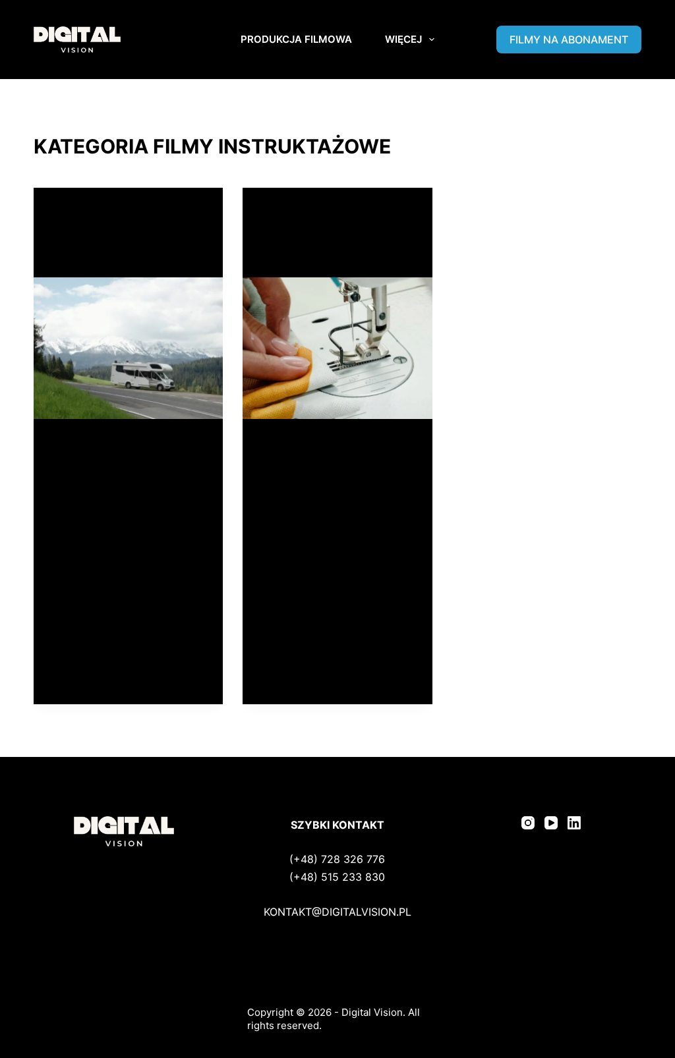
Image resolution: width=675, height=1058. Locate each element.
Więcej (403, 39)
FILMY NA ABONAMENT (569, 39)
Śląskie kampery (106, 256)
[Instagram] (528, 822)
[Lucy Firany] (337, 348)
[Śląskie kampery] (128, 348)
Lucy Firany (299, 256)
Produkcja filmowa (296, 39)
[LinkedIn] (574, 822)
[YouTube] (551, 822)
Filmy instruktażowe (100, 214)
